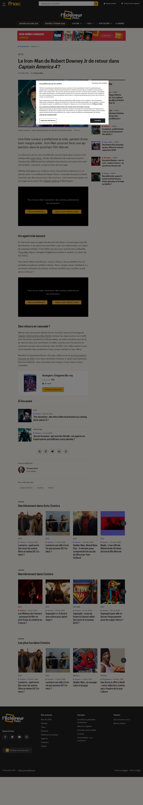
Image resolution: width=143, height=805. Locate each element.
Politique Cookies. (97, 104)
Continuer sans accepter (99, 83)
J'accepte (98, 120)
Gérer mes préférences (48, 120)
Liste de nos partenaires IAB (48, 114)
